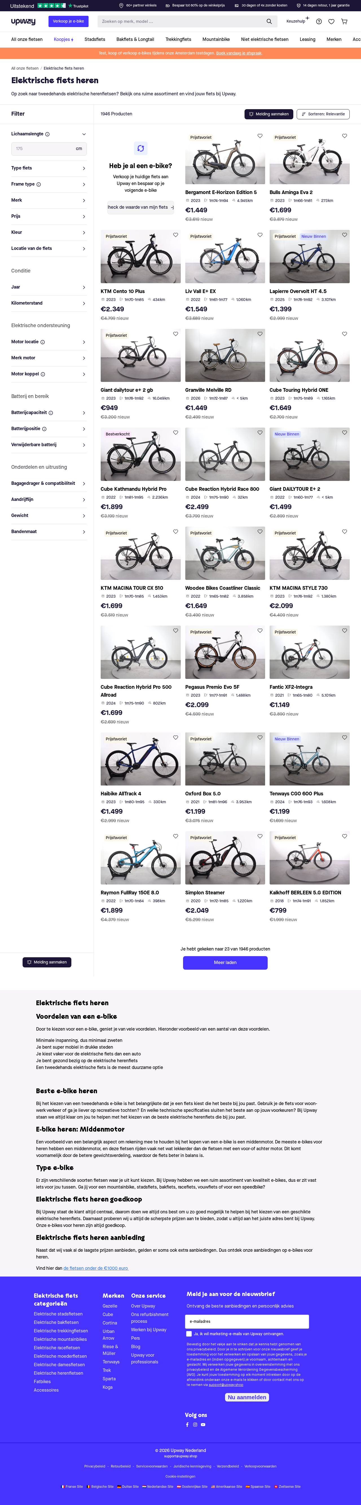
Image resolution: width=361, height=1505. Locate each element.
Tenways (111, 1362)
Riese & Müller (110, 1350)
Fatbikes (42, 1382)
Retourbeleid (121, 1466)
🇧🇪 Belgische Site (100, 1487)
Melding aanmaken (50, 962)
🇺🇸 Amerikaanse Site (226, 1487)
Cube (108, 1315)
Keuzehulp (296, 21)
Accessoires (46, 1390)
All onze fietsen (25, 69)
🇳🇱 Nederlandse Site (157, 1487)
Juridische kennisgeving (192, 1466)
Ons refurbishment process (150, 1318)
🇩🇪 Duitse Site (128, 1487)
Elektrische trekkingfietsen (61, 1331)
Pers (135, 1338)
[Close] (185, 4)
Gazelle (110, 1306)
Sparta (109, 1379)
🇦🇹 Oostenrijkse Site (192, 1487)
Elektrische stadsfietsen (58, 1314)
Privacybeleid (94, 1466)
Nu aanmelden (247, 1397)
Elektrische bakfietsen (56, 1323)
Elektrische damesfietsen (59, 1365)
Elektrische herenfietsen (58, 1373)
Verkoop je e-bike (68, 21)
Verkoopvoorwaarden (261, 1466)
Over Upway (143, 1306)
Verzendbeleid (228, 1466)
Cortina (110, 1323)
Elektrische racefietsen (57, 1348)
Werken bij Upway (148, 1330)
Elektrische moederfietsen (60, 1356)
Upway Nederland (188, 1451)
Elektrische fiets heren (64, 69)
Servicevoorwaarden (152, 1466)
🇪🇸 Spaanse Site (258, 1487)
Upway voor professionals (144, 1359)
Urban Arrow (109, 1335)
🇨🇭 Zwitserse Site (287, 1487)
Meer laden (225, 963)
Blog (135, 1347)
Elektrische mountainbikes (60, 1339)
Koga (108, 1387)
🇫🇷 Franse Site (72, 1487)
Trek (107, 1370)
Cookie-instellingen (180, 1476)
